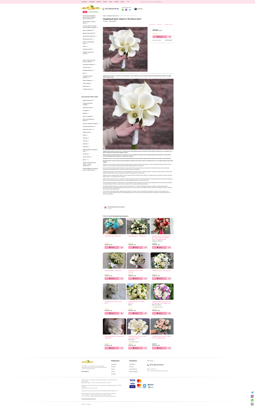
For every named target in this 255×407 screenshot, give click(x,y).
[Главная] (88, 363)
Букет (87, 371)
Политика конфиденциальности (89, 398)
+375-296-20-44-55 (111, 9)
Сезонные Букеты (133, 369)
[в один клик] (169, 36)
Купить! (160, 36)
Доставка (116, 1)
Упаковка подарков (133, 371)
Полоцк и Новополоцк (93, 11)
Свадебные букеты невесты (112, 15)
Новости (105, 1)
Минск (85, 11)
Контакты (99, 1)
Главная (104, 15)
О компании (92, 1)
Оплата (110, 1)
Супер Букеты (132, 364)
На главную (84, 1)
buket (123, 1)
